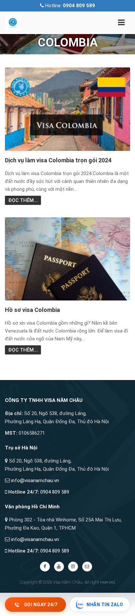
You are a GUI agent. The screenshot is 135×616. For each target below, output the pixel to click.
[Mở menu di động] (121, 23)
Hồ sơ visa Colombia (32, 309)
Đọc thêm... (23, 200)
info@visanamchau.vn (35, 480)
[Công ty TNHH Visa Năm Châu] (13, 22)
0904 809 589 (54, 492)
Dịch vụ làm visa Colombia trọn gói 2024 (58, 160)
